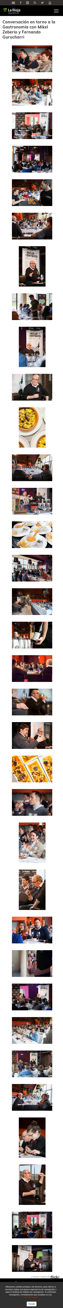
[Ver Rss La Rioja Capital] (35, 3)
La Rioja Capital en (40, 1276)
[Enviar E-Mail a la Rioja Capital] (14, 3)
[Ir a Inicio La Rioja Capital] (9, 10)
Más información (30, 1297)
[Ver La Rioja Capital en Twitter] (43, 3)
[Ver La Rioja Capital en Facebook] (21, 3)
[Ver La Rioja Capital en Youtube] (50, 3)
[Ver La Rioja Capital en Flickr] (28, 3)
